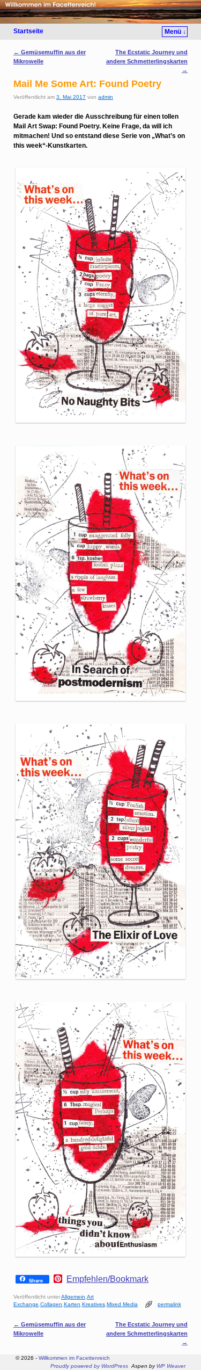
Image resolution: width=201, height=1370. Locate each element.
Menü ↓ (175, 31)
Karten (72, 1304)
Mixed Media (122, 1304)
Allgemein (73, 1297)
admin (105, 97)
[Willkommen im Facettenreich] (100, 12)
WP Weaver (171, 1366)
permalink (169, 1304)
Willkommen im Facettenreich (74, 1358)
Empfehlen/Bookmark (107, 1279)
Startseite (28, 31)
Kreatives (93, 1304)
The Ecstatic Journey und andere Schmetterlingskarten (147, 61)
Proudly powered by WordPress (89, 1366)
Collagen (51, 1304)
